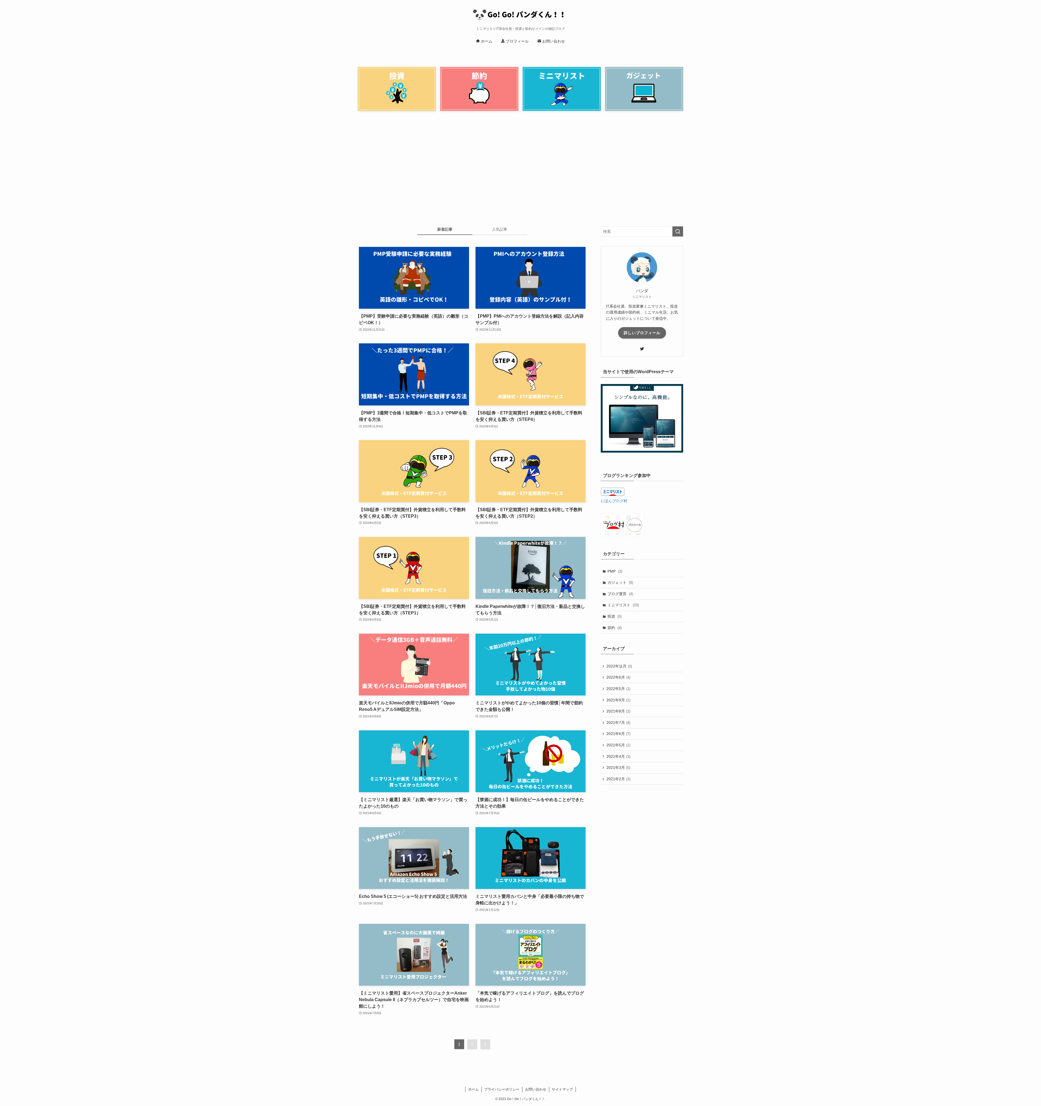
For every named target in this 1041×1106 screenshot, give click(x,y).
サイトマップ (562, 1089)
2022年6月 (618, 677)
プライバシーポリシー (501, 1089)
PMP (615, 571)
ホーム (473, 1089)
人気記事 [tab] (499, 229)
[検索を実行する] (677, 231)
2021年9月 (618, 700)
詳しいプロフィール (642, 333)
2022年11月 (619, 666)
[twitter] (642, 349)
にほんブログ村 (614, 501)
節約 (615, 627)
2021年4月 (618, 756)
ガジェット (620, 582)
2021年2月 (618, 779)
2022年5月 (618, 688)
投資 (615, 616)
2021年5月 (618, 745)
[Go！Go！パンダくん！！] (520, 15)
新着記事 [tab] (444, 229)
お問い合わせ (535, 1089)
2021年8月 (618, 711)
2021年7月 (618, 722)
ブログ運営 (620, 594)
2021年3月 (618, 767)
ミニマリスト (623, 605)
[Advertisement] (520, 171)
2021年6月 (618, 733)
